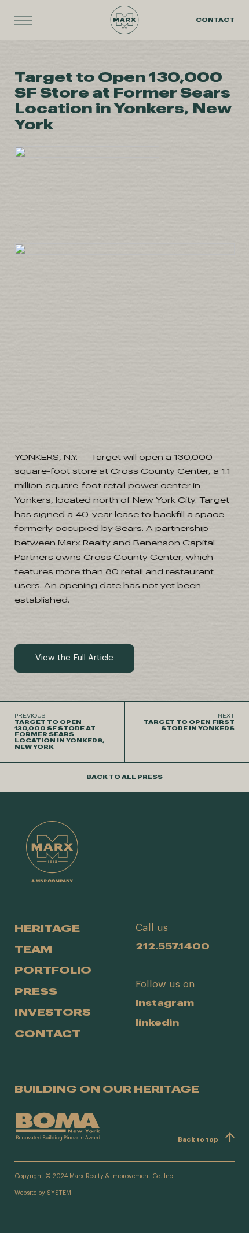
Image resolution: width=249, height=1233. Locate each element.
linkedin (157, 1022)
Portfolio (52, 969)
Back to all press (124, 777)
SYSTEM (59, 1193)
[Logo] (124, 20)
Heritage (47, 928)
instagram (165, 1003)
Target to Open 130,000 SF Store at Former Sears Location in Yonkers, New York (59, 731)
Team (33, 949)
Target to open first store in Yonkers (189, 722)
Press (35, 991)
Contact (215, 20)
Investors (52, 1011)
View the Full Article (74, 657)
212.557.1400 (173, 946)
